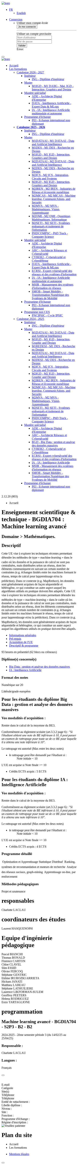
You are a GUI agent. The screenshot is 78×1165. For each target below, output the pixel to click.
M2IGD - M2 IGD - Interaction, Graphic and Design (51, 375)
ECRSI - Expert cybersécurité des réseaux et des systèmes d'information (54, 272)
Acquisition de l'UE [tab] (21, 642)
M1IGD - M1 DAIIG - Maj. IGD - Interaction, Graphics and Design (52, 87)
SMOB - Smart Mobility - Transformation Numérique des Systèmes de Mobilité (50, 295)
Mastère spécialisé (35, 93)
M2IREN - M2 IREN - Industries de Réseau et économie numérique (53, 190)
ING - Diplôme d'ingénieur (48, 79)
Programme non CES (37, 312)
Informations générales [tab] (22, 635)
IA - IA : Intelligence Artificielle (51, 462)
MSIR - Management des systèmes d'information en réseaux (52, 286)
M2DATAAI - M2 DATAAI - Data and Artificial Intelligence (53, 163)
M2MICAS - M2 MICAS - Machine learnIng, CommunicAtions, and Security (54, 199)
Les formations (18, 69)
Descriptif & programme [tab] (23, 645)
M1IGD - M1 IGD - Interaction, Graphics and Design (51, 156)
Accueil (13, 65)
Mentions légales (19, 1154)
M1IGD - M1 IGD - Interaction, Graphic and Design (51, 341)
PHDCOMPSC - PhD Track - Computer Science (50, 235)
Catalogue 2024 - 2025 (30, 318)
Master (28, 82)
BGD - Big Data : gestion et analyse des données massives (53, 443)
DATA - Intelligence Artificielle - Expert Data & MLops (51, 105)
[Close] (3, 1075)
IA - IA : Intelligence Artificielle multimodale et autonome (51, 111)
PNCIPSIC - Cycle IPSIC (47, 315)
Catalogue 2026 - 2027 (30, 72)
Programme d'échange (37, 116)
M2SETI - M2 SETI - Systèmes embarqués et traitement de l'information (51, 226)
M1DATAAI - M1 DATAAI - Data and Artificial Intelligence (53, 142)
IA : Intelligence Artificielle (25, 670)
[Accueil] (6, 3)
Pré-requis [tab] (15, 638)
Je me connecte (27, 26)
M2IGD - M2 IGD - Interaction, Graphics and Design (51, 183)
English (21, 13)
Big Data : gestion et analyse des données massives (39, 666)
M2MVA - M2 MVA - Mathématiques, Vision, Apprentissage (46, 209)
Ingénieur (30, 75)
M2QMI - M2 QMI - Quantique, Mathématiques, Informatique (51, 218)
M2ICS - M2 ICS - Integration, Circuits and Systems (50, 176)
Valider (22, 45)
